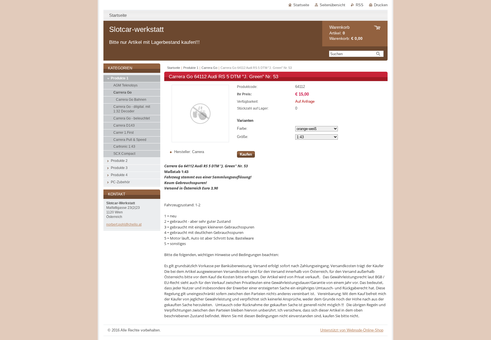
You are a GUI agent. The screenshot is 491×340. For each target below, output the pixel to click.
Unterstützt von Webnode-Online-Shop (351, 330)
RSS (359, 5)
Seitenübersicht (332, 5)
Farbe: (242, 128)
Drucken (381, 5)
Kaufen (246, 154)
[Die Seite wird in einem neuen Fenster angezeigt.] (200, 141)
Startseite (301, 5)
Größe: (242, 137)
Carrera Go (209, 67)
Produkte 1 (190, 67)
